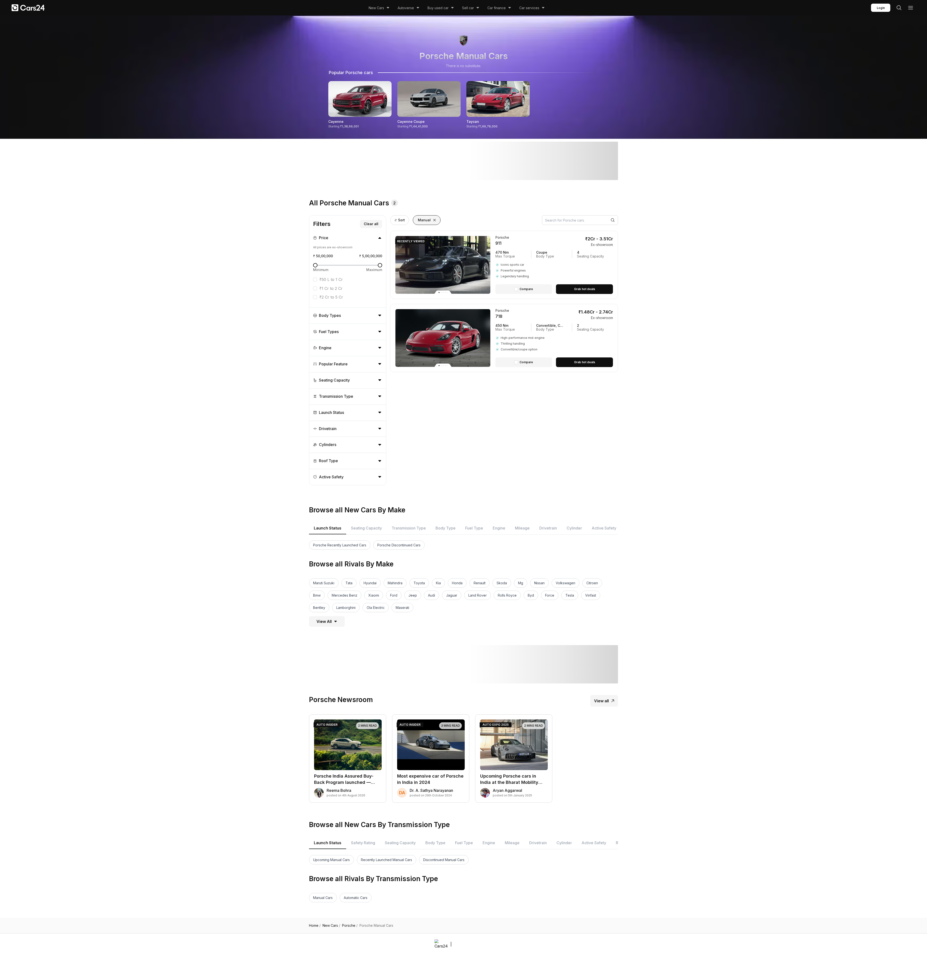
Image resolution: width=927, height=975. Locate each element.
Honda (457, 583)
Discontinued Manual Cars (443, 860)
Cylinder (574, 528)
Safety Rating (363, 842)
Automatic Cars (355, 898)
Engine (499, 528)
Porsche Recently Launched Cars (339, 545)
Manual (424, 220)
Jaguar (451, 595)
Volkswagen (565, 583)
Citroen (592, 583)
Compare (526, 289)
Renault (479, 583)
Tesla (569, 595)
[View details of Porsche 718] (554, 338)
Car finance (496, 8)
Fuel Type (474, 528)
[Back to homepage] (28, 8)
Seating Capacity (366, 528)
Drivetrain (548, 528)
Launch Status (327, 528)
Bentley (319, 608)
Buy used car (438, 8)
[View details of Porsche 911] (554, 265)
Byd (531, 595)
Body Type (445, 528)
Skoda (502, 583)
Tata (348, 583)
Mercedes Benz (344, 595)
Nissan (539, 583)
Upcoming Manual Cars (331, 860)
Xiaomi (373, 595)
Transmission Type (409, 528)
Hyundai (370, 583)
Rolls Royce (507, 595)
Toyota (419, 583)
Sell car (468, 8)
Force (549, 595)
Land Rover (477, 595)
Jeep (412, 595)
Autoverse (406, 8)
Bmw (317, 595)
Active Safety (604, 528)
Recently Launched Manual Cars (386, 860)
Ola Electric (376, 608)
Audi (431, 595)
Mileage (522, 528)
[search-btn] (899, 8)
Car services (529, 8)
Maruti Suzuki (323, 583)
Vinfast (590, 595)
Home (315, 925)
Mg (520, 583)
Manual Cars (323, 898)
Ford (393, 595)
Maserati (402, 608)
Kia (438, 583)
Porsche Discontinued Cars (399, 545)
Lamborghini (346, 608)
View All (324, 621)
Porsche (350, 925)
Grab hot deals (584, 289)
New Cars (376, 8)
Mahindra (395, 583)
